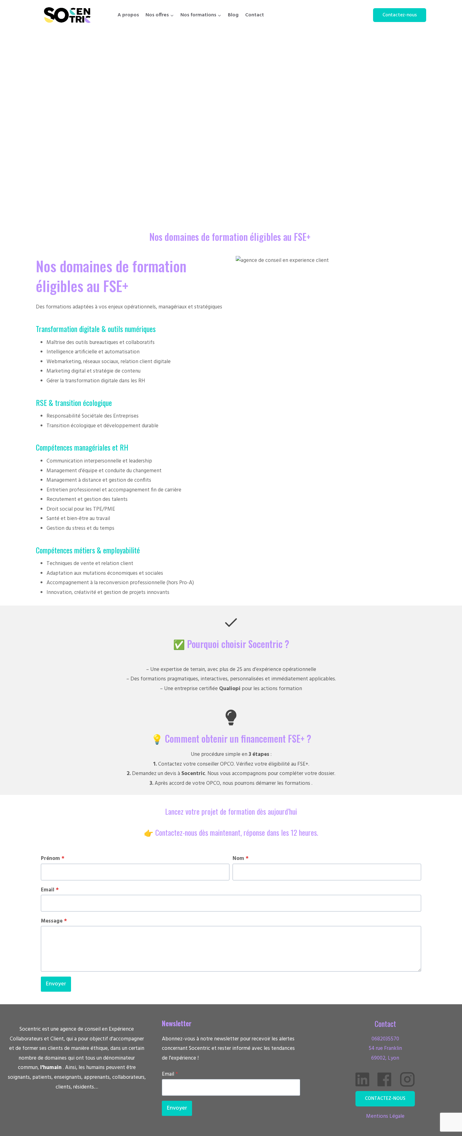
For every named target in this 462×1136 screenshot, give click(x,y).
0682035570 (385, 1039)
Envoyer (56, 984)
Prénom (52, 858)
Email (50, 890)
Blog (233, 15)
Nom (241, 858)
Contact (254, 15)
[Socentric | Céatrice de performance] (67, 15)
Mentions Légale (385, 1116)
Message (54, 921)
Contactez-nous (399, 15)
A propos (128, 15)
